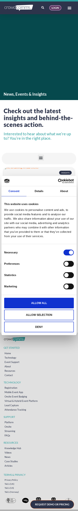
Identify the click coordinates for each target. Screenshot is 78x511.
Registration (11, 387)
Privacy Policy (11, 480)
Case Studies (11, 461)
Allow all (39, 303)
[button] (70, 8)
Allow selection (39, 314)
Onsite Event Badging (16, 396)
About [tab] (64, 191)
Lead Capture (12, 405)
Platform (9, 422)
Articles (9, 465)
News (8, 457)
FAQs (7, 435)
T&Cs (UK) (9, 484)
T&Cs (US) (9, 488)
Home (8, 353)
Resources (10, 370)
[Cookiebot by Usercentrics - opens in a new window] (58, 181)
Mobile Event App (14, 392)
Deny (39, 326)
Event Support (12, 362)
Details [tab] (39, 191)
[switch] (68, 264)
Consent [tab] (14, 191)
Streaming (10, 431)
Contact (9, 375)
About (8, 366)
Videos (8, 452)
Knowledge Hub (13, 448)
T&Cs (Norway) (12, 492)
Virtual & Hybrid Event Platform (21, 400)
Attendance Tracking (15, 409)
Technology (10, 357)
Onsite (8, 426)
